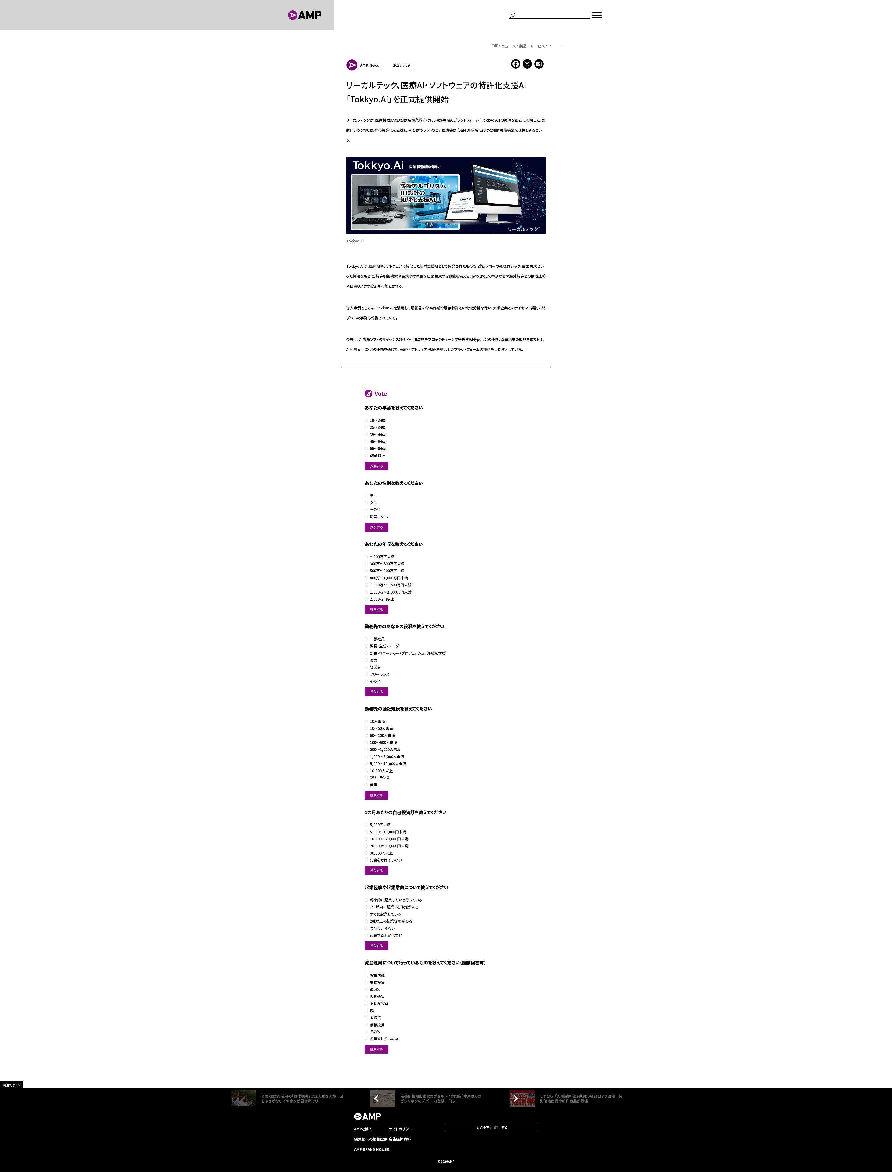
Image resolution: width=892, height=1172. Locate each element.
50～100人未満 (382, 735)
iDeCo (375, 989)
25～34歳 (378, 427)
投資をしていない (384, 1038)
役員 (373, 660)
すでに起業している (385, 914)
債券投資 (377, 1024)
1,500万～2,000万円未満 (391, 592)
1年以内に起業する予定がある (394, 907)
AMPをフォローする (493, 1127)
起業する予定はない (386, 935)
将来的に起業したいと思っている (396, 900)
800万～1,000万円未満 (389, 577)
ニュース (508, 46)
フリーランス (379, 674)
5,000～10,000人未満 (388, 763)
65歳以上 (377, 455)
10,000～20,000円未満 (389, 838)
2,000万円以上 (382, 599)
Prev (377, 1098)
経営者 (375, 667)
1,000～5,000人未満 (387, 756)
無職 (373, 784)
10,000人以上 (381, 770)
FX (372, 1010)
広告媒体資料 (400, 1139)
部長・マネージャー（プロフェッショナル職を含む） (408, 653)
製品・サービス (532, 46)
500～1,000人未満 (385, 749)
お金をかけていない (386, 860)
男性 (373, 495)
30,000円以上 (381, 853)
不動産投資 (379, 1003)
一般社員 (377, 639)
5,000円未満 (380, 824)
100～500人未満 (383, 742)
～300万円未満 (382, 556)
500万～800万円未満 (387, 570)
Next (514, 1098)
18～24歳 (378, 420)
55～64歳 (378, 448)
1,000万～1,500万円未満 (391, 584)
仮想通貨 (377, 996)
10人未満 (377, 721)
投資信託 (377, 975)
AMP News (369, 65)
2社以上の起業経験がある (391, 921)
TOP (495, 46)
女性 (373, 502)
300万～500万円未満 (387, 563)
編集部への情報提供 (371, 1139)
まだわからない (382, 928)
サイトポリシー (400, 1129)
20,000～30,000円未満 (389, 845)
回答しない (379, 516)
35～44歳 (378, 434)
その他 (375, 509)
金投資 (375, 1017)
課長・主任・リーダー (386, 646)
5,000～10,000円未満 (388, 831)
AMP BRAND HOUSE (371, 1149)
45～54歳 (378, 441)
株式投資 (377, 982)
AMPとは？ (362, 1129)
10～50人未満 (381, 728)
